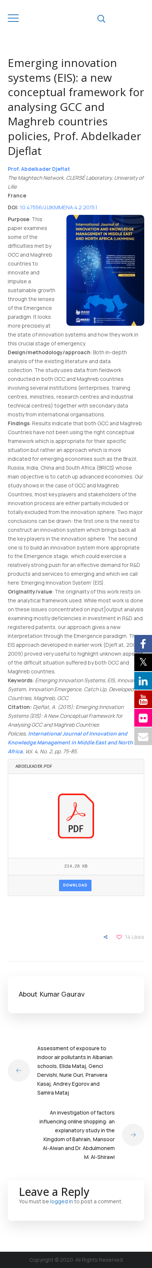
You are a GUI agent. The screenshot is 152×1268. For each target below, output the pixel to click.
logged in (61, 1201)
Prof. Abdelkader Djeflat (39, 168)
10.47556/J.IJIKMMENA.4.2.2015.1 (58, 207)
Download (75, 885)
